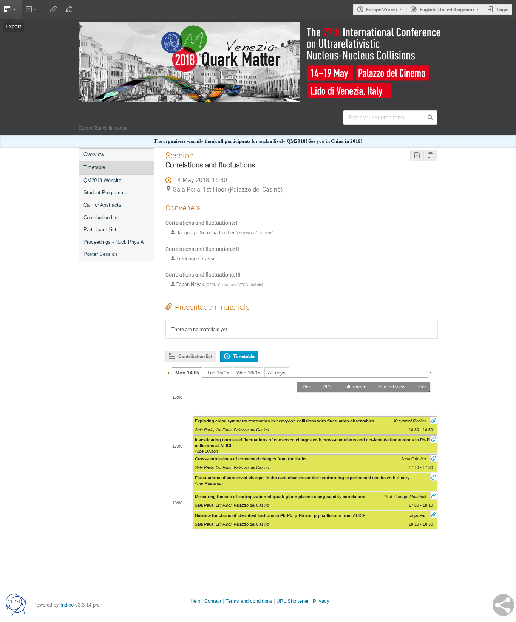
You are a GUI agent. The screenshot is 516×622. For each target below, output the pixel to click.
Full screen (354, 387)
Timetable (94, 167)
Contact (212, 601)
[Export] (11, 9)
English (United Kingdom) (447, 9)
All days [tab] (277, 373)
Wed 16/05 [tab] (248, 373)
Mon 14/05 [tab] (187, 373)
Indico (67, 605)
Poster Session (100, 254)
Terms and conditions (249, 601)
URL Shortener (293, 601)
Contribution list (195, 356)
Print (308, 387)
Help (195, 601)
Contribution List (101, 217)
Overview (93, 154)
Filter (420, 387)
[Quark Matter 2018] (258, 27)
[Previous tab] (168, 372)
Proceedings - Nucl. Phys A (113, 242)
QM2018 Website (102, 180)
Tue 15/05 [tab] (218, 373)
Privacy (321, 601)
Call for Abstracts (102, 205)
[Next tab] (431, 372)
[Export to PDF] (417, 155)
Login (502, 9)
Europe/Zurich (381, 9)
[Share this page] (503, 605)
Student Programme (105, 192)
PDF (327, 387)
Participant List (99, 229)
